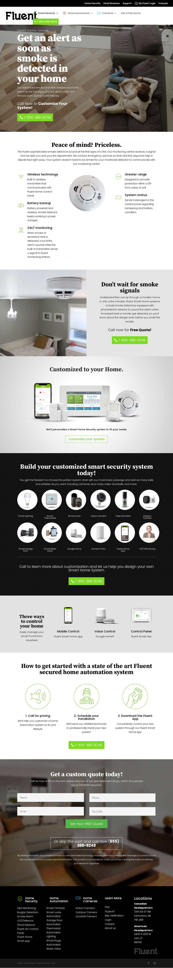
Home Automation (79, 13)
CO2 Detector (25, 920)
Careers (110, 924)
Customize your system (86, 439)
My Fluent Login (147, 3)
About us (110, 928)
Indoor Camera (85, 908)
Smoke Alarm (25, 916)
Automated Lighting (53, 934)
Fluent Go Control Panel (27, 931)
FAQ (107, 907)
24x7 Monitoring (26, 908)
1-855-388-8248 (47, 21)
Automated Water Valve (53, 946)
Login (108, 919)
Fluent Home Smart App (24, 939)
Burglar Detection (27, 912)
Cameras (107, 13)
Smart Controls (55, 908)
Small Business (111, 3)
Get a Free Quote (131, 13)
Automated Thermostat (53, 926)
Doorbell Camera (86, 916)
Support (127, 3)
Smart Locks (53, 912)
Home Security (92, 3)
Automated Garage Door (54, 918)
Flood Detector (26, 925)
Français (163, 3)
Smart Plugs (53, 940)
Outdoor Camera (86, 912)
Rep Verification (114, 915)
